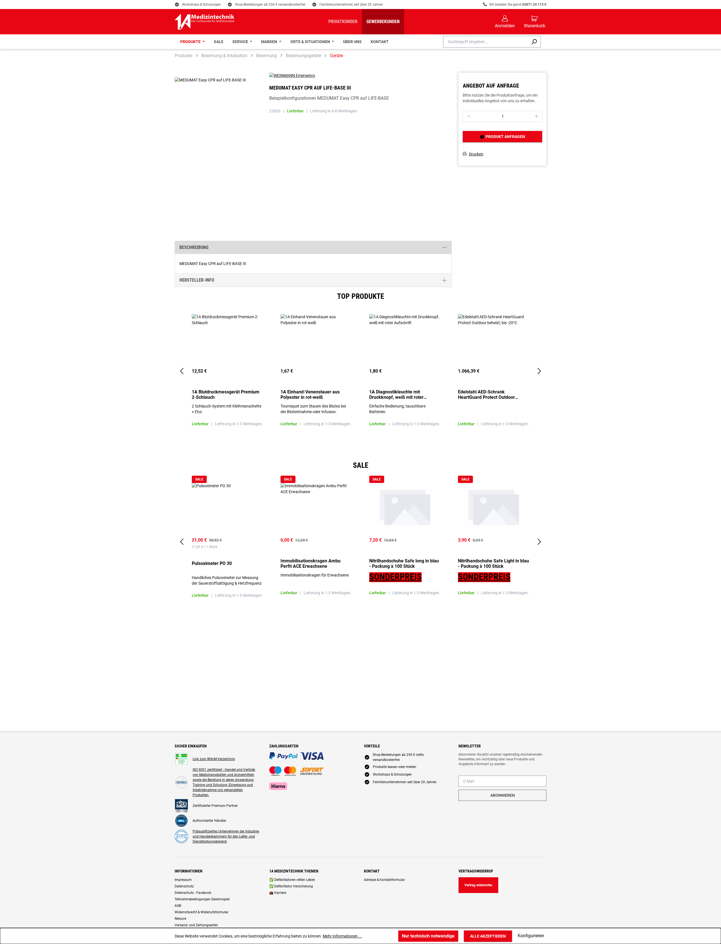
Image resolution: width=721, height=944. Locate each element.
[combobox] (485, 42)
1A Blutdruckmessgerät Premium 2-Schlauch (225, 394)
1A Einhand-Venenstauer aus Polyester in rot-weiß (310, 394)
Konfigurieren (531, 935)
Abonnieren (502, 795)
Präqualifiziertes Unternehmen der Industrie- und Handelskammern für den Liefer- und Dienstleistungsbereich (226, 836)
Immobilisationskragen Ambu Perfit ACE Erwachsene (311, 563)
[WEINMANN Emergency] (360, 76)
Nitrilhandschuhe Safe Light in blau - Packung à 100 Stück (493, 563)
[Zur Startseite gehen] (204, 21)
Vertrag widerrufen (478, 885)
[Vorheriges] (181, 371)
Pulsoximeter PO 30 (212, 563)
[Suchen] (534, 42)
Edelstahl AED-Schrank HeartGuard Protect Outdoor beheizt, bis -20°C (486, 394)
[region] (360, 371)
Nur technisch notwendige (428, 936)
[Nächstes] (539, 371)
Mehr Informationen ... (342, 936)
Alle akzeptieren (488, 936)
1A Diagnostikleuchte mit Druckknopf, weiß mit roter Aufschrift (396, 394)
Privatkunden (342, 21)
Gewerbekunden (383, 21)
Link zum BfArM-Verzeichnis (214, 759)
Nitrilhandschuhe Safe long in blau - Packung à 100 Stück (404, 563)
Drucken (476, 154)
